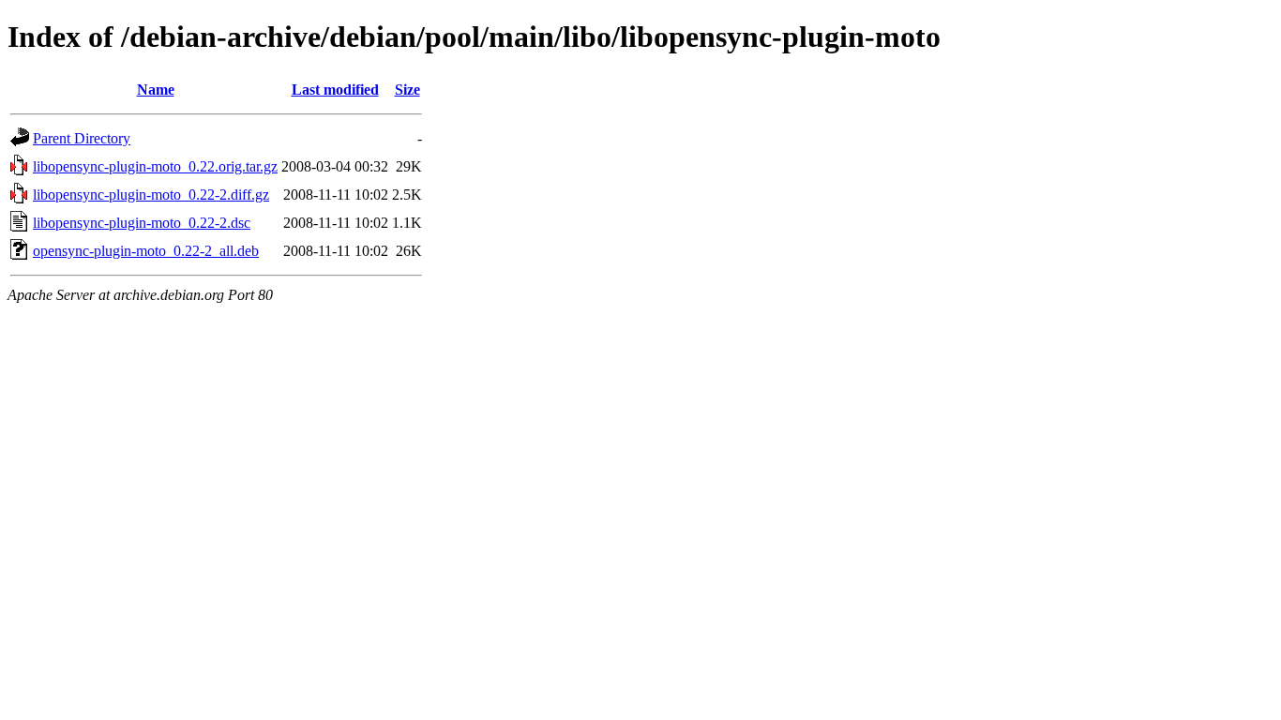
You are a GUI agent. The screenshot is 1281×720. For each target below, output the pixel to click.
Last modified (335, 90)
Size (407, 90)
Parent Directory (81, 138)
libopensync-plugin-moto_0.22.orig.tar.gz (155, 166)
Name (155, 90)
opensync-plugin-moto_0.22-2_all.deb (146, 251)
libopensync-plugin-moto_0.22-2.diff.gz (151, 194)
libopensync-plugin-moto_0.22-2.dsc (141, 223)
